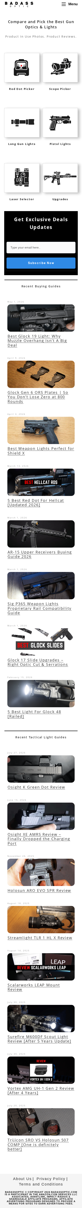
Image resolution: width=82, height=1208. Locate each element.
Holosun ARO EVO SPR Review (39, 890)
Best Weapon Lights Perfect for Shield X (41, 451)
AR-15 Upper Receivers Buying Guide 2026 (40, 554)
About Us (22, 1179)
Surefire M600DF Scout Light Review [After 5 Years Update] (39, 1039)
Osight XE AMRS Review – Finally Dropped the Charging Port (39, 839)
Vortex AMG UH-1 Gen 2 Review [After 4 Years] (41, 1090)
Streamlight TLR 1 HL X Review (40, 937)
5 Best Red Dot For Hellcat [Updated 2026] (36, 502)
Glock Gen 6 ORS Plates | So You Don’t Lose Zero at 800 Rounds (38, 397)
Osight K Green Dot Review (36, 787)
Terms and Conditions (41, 1184)
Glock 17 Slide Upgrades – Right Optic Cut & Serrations (38, 662)
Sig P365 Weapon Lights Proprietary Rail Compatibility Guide (39, 608)
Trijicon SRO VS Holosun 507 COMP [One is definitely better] (38, 1144)
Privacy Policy (51, 1179)
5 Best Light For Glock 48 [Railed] (34, 714)
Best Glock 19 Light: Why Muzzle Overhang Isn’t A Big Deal (37, 341)
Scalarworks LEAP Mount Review (34, 987)
